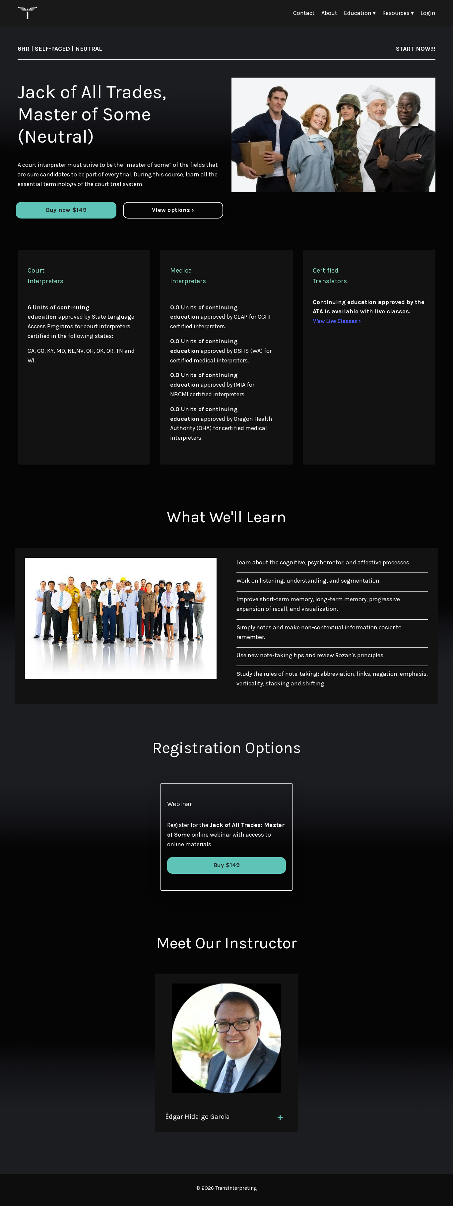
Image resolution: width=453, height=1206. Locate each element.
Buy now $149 (66, 210)
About (329, 13)
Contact (304, 13)
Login (428, 13)
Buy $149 (226, 865)
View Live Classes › (337, 321)
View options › (173, 210)
